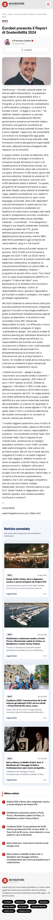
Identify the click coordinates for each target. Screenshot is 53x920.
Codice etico (9, 911)
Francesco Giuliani (22, 40)
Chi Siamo (7, 902)
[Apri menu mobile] (48, 4)
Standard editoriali (38, 906)
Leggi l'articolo (11, 594)
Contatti (32, 902)
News (10, 14)
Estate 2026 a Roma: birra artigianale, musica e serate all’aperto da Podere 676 (26, 580)
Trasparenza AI (24, 911)
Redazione (20, 902)
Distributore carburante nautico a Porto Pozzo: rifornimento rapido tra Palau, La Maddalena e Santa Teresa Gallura (25, 641)
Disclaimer (44, 902)
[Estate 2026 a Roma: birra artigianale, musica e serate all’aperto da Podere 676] (26, 556)
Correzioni (23, 906)
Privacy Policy (9, 906)
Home (4, 14)
